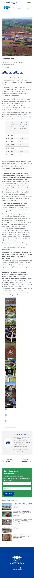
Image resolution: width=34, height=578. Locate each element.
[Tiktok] (10, 564)
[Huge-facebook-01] (19, 3)
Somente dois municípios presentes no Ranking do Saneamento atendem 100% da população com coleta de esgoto (22, 521)
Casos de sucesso (8, 64)
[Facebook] (24, 564)
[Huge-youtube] (16, 3)
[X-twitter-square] (14, 3)
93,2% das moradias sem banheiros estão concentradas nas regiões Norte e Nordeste (22, 536)
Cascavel (15, 527)
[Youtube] (13, 564)
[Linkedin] (18, 564)
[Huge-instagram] (7, 3)
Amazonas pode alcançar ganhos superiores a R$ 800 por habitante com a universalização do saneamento (22, 513)
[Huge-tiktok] (9, 3)
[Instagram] (16, 564)
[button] (28, 8)
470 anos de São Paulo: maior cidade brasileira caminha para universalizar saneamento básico (22, 505)
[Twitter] (21, 564)
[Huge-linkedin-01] (12, 3)
